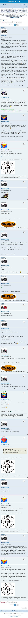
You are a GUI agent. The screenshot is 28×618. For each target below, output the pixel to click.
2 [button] (16, 24)
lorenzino (2, 303)
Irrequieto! (3, 20)
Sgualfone (3, 27)
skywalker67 (3, 391)
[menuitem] (4, 5)
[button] (18, 25)
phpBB (10, 613)
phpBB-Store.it (17, 615)
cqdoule (2, 231)
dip (1, 201)
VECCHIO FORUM (14, 17)
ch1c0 (2, 180)
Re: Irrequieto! (5, 97)
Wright (2, 89)
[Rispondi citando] (24, 29)
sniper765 (3, 142)
